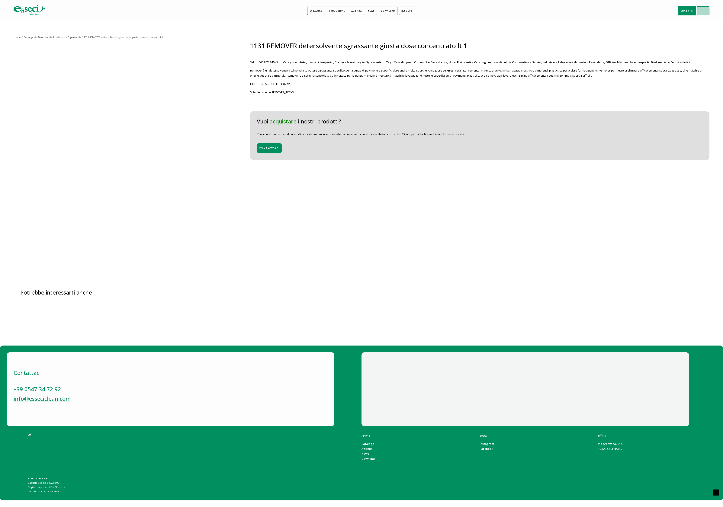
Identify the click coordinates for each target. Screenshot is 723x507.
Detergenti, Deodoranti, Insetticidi (44, 37)
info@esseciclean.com (42, 398)
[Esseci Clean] (29, 10)
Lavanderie (596, 62)
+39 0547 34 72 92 (37, 389)
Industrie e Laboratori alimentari (565, 62)
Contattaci (269, 148)
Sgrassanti (74, 37)
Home (17, 37)
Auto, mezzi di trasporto (316, 62)
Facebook (486, 449)
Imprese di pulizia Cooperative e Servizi (514, 62)
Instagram (487, 444)
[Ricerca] (706, 10)
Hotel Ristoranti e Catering (467, 62)
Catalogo (368, 444)
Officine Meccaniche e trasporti (627, 62)
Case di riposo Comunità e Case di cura (420, 62)
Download (368, 459)
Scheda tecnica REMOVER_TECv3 (272, 92)
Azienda (367, 449)
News (365, 453)
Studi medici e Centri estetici (670, 62)
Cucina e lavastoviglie (350, 62)
